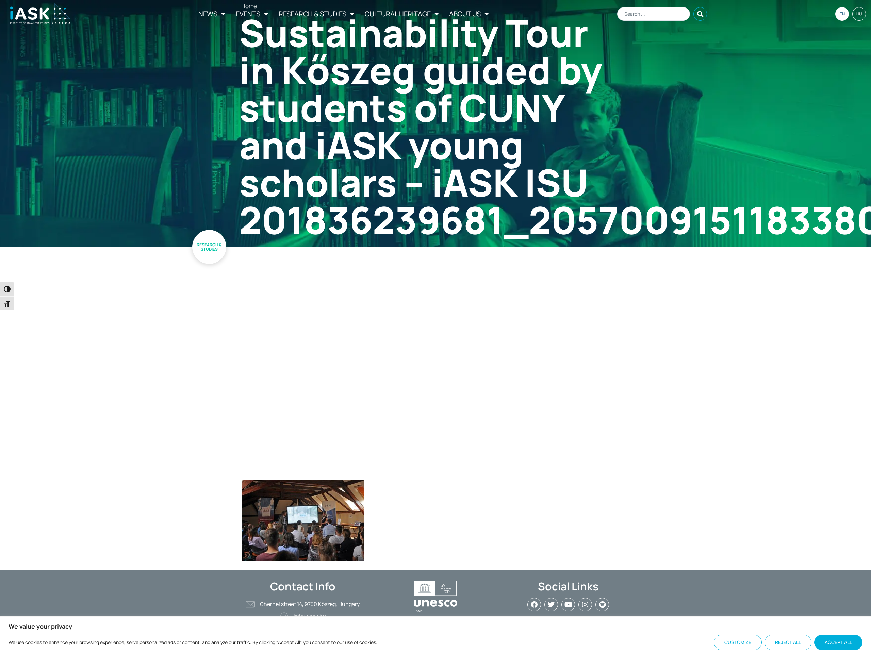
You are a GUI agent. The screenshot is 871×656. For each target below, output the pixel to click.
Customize (737, 642)
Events (248, 13)
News (207, 13)
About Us (465, 13)
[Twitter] (551, 604)
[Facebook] (534, 604)
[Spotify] (602, 604)
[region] (435, 636)
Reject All (788, 642)
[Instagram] (585, 604)
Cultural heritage (398, 13)
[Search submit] (700, 14)
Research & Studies (312, 13)
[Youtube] (568, 604)
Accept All (838, 642)
